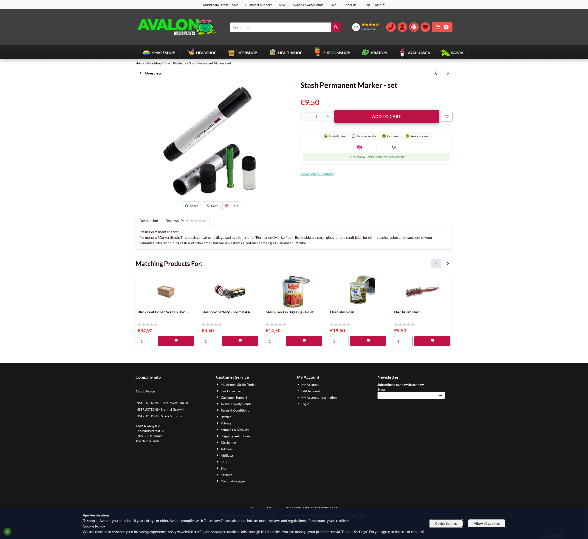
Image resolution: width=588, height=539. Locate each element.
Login (377, 5)
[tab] (149, 220)
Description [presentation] (148, 220)
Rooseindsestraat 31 (150, 431)
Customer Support (258, 5)
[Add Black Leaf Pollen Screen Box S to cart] (176, 341)
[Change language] (413, 27)
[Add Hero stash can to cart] (368, 341)
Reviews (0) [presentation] (175, 220)
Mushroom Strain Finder (220, 5)
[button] (402, 27)
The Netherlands (147, 441)
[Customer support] (391, 27)
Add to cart (386, 116)
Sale (333, 5)
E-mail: (411, 389)
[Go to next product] (447, 73)
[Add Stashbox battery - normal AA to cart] (240, 341)
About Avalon (145, 391)
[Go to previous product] (436, 73)
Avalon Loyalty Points (308, 5)
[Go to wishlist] (425, 27)
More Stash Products (317, 174)
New (282, 5)
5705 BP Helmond (149, 436)
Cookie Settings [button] (446, 523)
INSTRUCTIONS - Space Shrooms (159, 416)
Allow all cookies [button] (487, 523)
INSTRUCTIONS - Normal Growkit (160, 409)
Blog (366, 5)
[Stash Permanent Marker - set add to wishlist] (446, 116)
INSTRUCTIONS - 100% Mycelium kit (162, 403)
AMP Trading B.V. (148, 426)
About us (349, 5)
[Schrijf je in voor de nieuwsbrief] (440, 395)
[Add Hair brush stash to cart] (432, 341)
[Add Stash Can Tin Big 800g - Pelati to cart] (304, 341)
